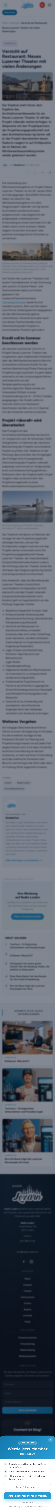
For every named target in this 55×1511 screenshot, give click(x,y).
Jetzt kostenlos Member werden (27, 1495)
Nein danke (27, 1502)
